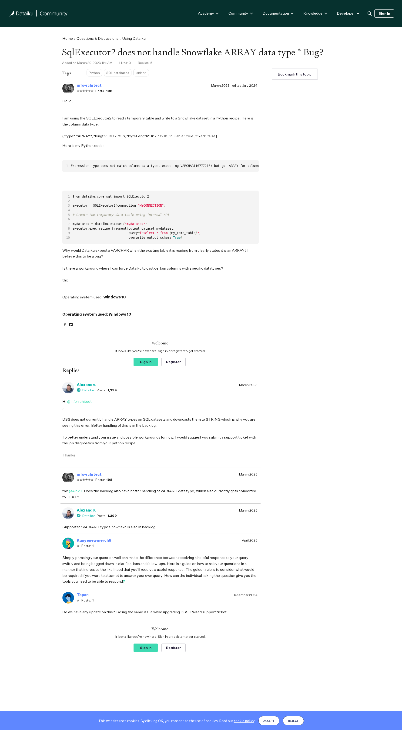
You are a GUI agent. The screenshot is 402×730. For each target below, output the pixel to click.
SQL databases (117, 73)
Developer (346, 13)
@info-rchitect (79, 401)
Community (238, 13)
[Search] (369, 13)
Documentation (276, 13)
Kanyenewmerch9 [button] (94, 540)
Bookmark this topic (295, 74)
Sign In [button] (145, 362)
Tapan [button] (83, 594)
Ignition (141, 73)
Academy (206, 13)
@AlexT (75, 491)
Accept (269, 721)
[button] (68, 88)
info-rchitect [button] (89, 85)
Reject (293, 721)
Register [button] (173, 362)
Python (94, 73)
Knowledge (312, 13)
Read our (236, 720)
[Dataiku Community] (38, 13)
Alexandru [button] (87, 384)
